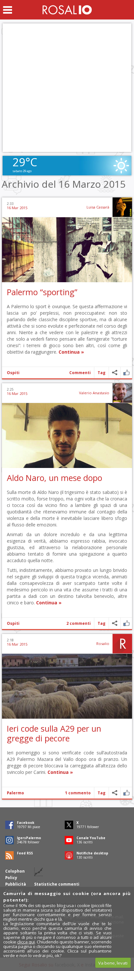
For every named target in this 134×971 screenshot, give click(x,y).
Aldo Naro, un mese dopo (54, 477)
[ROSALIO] (67, 9)
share (114, 372)
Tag (101, 372)
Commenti (80, 372)
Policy (11, 877)
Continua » (71, 352)
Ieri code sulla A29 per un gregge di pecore (54, 733)
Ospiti (13, 372)
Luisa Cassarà (98, 207)
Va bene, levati (112, 963)
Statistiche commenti (56, 884)
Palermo (15, 793)
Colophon (15, 871)
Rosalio (102, 643)
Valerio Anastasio (94, 392)
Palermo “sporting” (42, 291)
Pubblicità (15, 884)
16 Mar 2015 (17, 207)
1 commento (78, 793)
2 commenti (78, 623)
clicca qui (26, 942)
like (126, 372)
